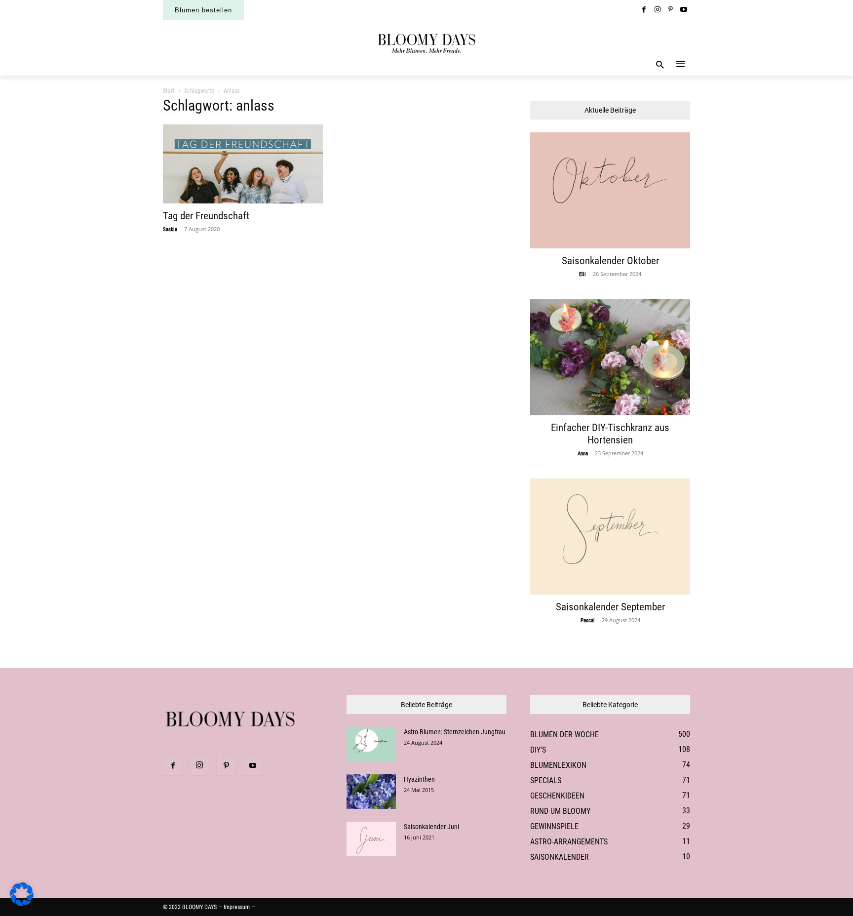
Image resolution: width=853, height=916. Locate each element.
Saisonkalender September (610, 607)
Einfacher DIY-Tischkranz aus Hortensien (610, 434)
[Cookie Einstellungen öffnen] (22, 903)
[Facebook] (644, 10)
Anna (583, 453)
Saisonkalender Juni (431, 827)
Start (169, 90)
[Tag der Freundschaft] (243, 163)
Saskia (170, 229)
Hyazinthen (419, 779)
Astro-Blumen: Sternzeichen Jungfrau (454, 732)
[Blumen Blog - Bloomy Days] (426, 42)
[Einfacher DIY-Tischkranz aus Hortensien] (610, 357)
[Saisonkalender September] (610, 536)
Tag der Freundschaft (206, 216)
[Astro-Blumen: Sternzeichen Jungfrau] (371, 744)
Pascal (588, 620)
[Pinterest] (670, 10)
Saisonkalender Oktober (610, 261)
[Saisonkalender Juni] (371, 839)
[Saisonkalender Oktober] (610, 190)
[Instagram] (657, 10)
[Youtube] (683, 10)
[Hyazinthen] (371, 791)
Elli (582, 274)
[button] (660, 65)
